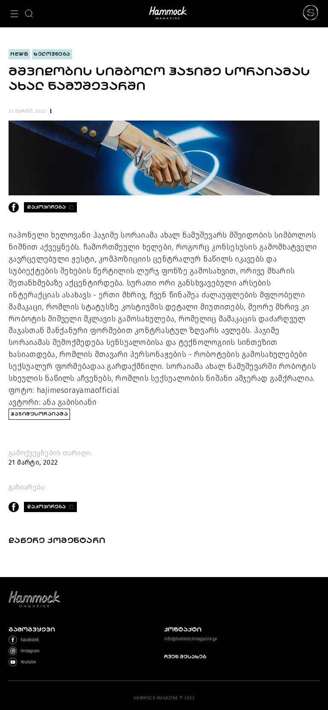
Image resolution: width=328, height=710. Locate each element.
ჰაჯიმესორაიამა (39, 414)
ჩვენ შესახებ (185, 657)
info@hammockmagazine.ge (190, 639)
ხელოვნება (52, 54)
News (19, 54)
